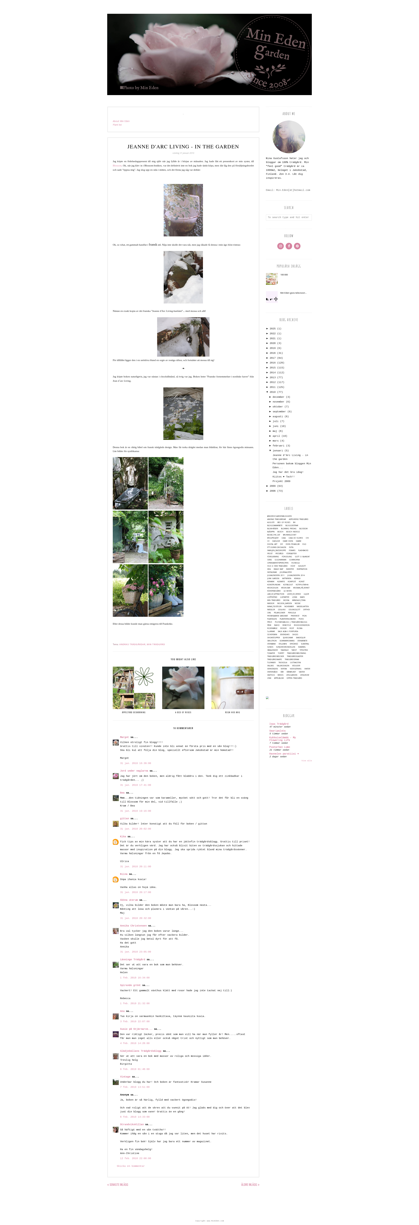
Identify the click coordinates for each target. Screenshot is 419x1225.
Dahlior (276, 541)
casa (284, 538)
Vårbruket (291, 672)
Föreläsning (273, 557)
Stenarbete (302, 641)
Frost (270, 553)
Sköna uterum (129, 900)
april (276, 436)
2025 (273, 328)
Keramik (270, 581)
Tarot (294, 650)
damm (298, 541)
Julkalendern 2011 (275, 575)
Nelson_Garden (284, 603)
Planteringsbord (288, 619)
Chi (307, 538)
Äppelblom (279, 678)
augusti (278, 416)
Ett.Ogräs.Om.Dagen (276, 547)
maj (275, 431)
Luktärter (284, 597)
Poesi (301, 619)
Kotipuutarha (302, 585)
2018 (273, 353)
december (278, 397)
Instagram (272, 572)
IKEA (269, 569)
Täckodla (283, 662)
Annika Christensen (133, 925)
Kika (123, 836)
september (279, 411)
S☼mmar (271, 631)
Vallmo (270, 666)
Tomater (271, 653)
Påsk (269, 625)
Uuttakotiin (295, 662)
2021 (273, 338)
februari (278, 445)
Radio (277, 625)
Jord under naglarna (134, 771)
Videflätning (295, 669)
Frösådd (279, 553)
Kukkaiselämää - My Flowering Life (282, 739)
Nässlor (271, 610)
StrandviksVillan (132, 1124)
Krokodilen (272, 588)
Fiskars (292, 550)
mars (276, 441)
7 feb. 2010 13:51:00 (135, 1087)
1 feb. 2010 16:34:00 (135, 977)
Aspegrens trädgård (298, 519)
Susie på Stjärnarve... (136, 1029)
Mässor (270, 603)
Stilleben (283, 644)
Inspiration (302, 569)
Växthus (271, 675)
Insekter (290, 569)
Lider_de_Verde (294, 594)
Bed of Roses (283, 522)
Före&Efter (291, 553)
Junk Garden (273, 578)
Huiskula (295, 563)
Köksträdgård (274, 591)
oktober (278, 406)
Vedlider (296, 666)
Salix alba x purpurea (288, 631)
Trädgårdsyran (292, 659)
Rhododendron (302, 625)
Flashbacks (303, 550)
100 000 (284, 274)
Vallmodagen (283, 666)
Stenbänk (271, 644)
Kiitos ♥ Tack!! (284, 476)
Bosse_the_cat (273, 535)
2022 (273, 333)
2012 (273, 382)
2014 (273, 372)
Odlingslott (294, 610)
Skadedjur (300, 638)
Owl (269, 613)
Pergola (292, 613)
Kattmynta (286, 578)
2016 (273, 362)
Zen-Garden (291, 675)
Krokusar (285, 588)
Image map (278, 569)
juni (276, 426)
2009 (273, 486)
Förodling (287, 557)
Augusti (270, 522)
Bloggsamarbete (274, 525)
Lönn (294, 597)
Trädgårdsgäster (295, 656)
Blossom (303, 529)
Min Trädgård (156, 644)
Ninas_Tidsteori (274, 606)
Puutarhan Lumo (279, 747)
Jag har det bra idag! (288, 472)
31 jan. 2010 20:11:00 (135, 866)
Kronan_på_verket (301, 588)
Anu (122, 1011)
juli (276, 421)
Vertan (284, 669)
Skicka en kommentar (131, 1166)
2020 (273, 343)
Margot (124, 737)
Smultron (272, 641)
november (278, 402)
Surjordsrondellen (285, 647)
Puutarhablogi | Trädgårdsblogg (291, 622)
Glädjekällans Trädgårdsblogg (140, 1051)
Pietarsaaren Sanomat (277, 616)
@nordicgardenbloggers (279, 516)
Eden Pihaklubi (293, 544)
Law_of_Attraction (275, 594)
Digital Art (272, 544)
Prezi (269, 622)
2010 (273, 392)
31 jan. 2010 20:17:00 (135, 892)
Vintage (125, 1076)
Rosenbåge (272, 628)
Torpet (281, 653)
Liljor (306, 594)
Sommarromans (287, 641)
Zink (269, 678)
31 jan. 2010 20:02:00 (135, 829)
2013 (273, 377)
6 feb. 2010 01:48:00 (135, 1069)
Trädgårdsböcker (275, 656)
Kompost (292, 581)
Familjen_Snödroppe (276, 550)
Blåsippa (270, 532)
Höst (293, 566)
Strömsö (294, 644)
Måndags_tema (298, 600)
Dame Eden (288, 541)
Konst (301, 581)
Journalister (286, 572)
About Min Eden (121, 121)
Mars (302, 597)
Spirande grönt (130, 985)
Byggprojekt (273, 538)
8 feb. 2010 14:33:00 (135, 1117)
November (289, 606)
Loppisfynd (272, 597)
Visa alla (306, 761)
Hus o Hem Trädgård (277, 566)
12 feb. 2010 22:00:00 (135, 1158)
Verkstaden (272, 669)
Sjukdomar (288, 638)
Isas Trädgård (279, 724)
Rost (292, 628)
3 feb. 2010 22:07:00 (135, 1021)
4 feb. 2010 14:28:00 (135, 1043)
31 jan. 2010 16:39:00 (135, 763)
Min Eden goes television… (293, 292)
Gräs (269, 560)
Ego (304, 544)
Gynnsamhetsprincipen (277, 563)
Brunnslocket (289, 535)
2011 (273, 387)
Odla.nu (282, 610)
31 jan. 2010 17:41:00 (135, 785)
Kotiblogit (288, 585)
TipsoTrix (304, 650)
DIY (281, 544)
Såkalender (272, 650)
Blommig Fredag (288, 529)
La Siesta (287, 591)
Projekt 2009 (281, 481)
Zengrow (304, 675)
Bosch (280, 532)
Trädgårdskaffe (274, 659)
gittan (124, 818)
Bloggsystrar (291, 525)
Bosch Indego (293, 532)
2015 (273, 367)
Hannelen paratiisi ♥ (284, 754)
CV (268, 541)
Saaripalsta (277, 731)
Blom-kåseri (272, 529)
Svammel (302, 647)
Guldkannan (280, 560)
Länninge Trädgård (132, 959)
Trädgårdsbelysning (296, 653)
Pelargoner (279, 613)
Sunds (270, 647)
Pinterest (295, 616)
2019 (273, 348)
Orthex (306, 610)
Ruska (299, 628)
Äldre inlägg (249, 1184)
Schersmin (272, 634)
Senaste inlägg (119, 1184)
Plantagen (272, 619)
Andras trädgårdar (132, 644)
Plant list (117, 124)
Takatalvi (285, 650)
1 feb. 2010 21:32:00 (135, 1003)
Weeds (280, 675)
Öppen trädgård (294, 678)
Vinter (307, 669)
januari (278, 450)
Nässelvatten (303, 606)
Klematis (281, 581)
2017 (273, 358)
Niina (124, 874)
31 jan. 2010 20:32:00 (135, 918)
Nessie (298, 603)
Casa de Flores (296, 538)
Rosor (283, 628)
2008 (273, 491)
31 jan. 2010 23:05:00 (135, 952)
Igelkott (302, 566)
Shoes (295, 634)
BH (294, 522)
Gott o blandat (302, 557)
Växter (302, 672)
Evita (291, 547)
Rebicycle (286, 625)
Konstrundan (273, 585)
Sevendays (284, 634)
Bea (122, 793)
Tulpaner (271, 662)
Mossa (286, 600)
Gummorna (294, 560)
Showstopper (273, 638)
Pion (304, 616)
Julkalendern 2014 (296, 575)
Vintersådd (272, 672)
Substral (305, 644)
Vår (282, 672)
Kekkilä (297, 578)
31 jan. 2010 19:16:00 (135, 811)
